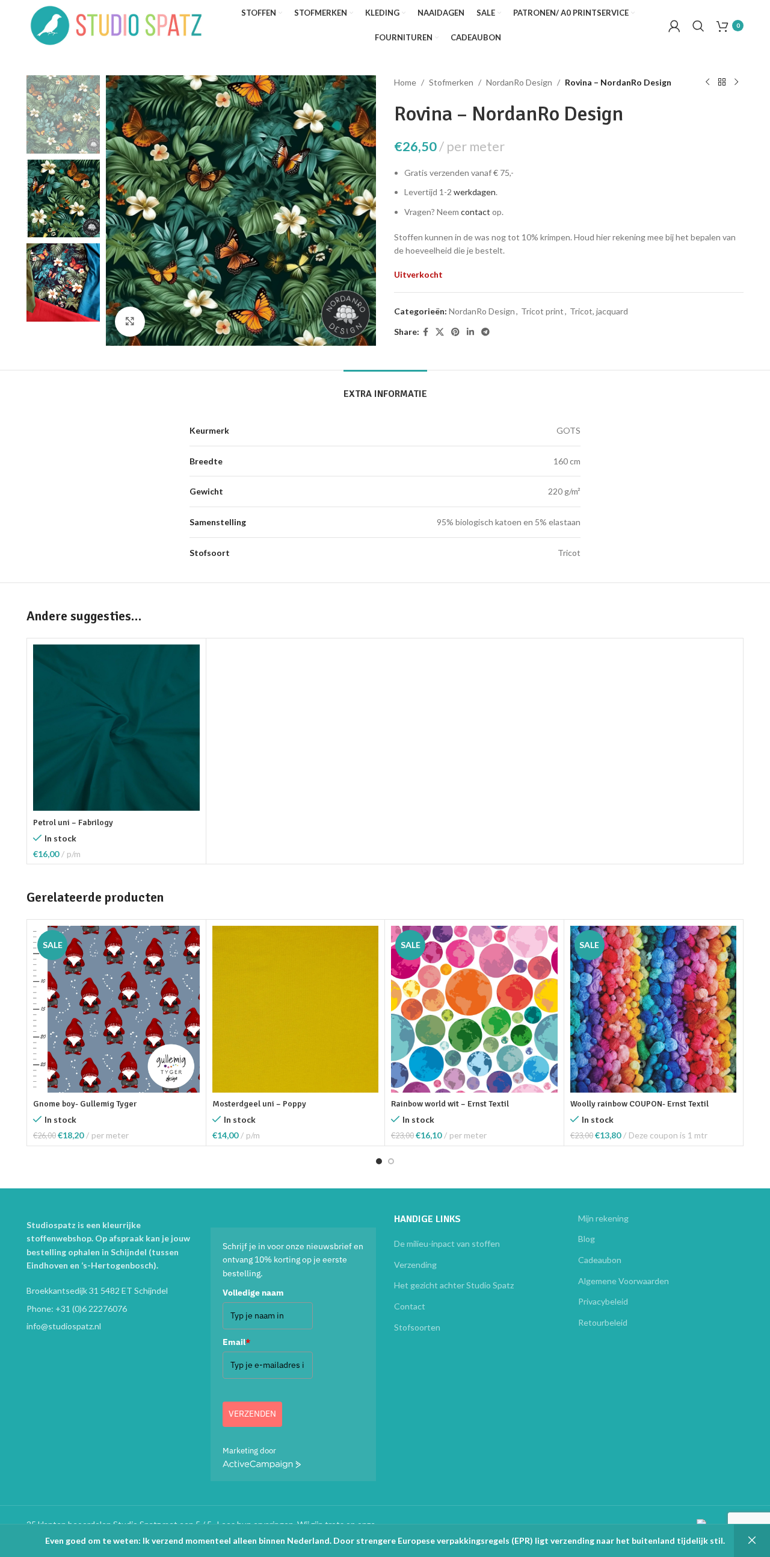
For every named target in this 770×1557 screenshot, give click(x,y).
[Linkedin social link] (470, 332)
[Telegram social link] (485, 332)
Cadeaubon (599, 1260)
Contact (409, 1306)
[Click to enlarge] (130, 322)
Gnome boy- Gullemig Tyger (85, 1104)
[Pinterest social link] (455, 332)
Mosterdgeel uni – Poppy (259, 1104)
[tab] (385, 388)
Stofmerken (451, 82)
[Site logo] (116, 24)
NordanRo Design (519, 82)
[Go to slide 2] (391, 1161)
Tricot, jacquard (599, 311)
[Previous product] (707, 82)
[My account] (674, 26)
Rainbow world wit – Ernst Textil (450, 1104)
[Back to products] (722, 82)
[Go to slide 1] (379, 1161)
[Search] (698, 26)
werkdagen (475, 192)
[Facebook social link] (425, 332)
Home (405, 82)
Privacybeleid (603, 1301)
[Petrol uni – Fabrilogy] (116, 727)
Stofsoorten (417, 1327)
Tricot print (542, 311)
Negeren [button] (752, 1540)
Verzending (415, 1264)
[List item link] (109, 1308)
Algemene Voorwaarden (623, 1281)
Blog (586, 1239)
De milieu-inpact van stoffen (447, 1243)
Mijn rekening (603, 1218)
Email (236, 1342)
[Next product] (736, 82)
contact (475, 212)
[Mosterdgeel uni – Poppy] (295, 1009)
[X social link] (440, 332)
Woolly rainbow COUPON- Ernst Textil (639, 1104)
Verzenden (252, 1413)
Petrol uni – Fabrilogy (73, 822)
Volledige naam (253, 1292)
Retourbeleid (602, 1322)
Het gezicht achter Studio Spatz (454, 1285)
